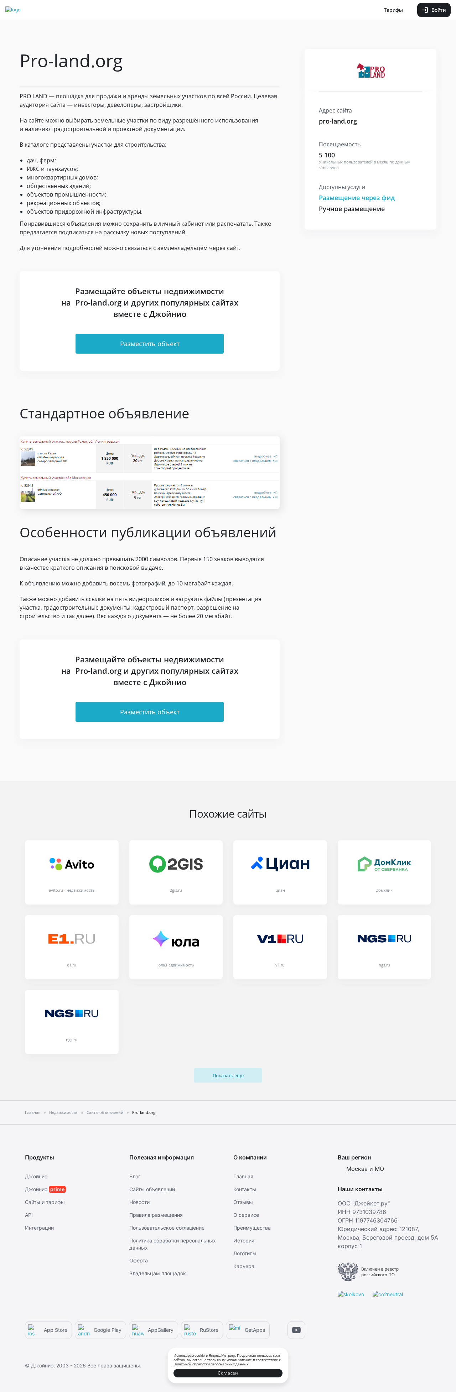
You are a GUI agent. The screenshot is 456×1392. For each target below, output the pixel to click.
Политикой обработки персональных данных (210, 1363)
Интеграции (39, 1228)
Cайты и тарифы (45, 1202)
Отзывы (243, 1202)
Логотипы (244, 1253)
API (29, 1215)
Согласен (228, 1373)
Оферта (138, 1260)
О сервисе (246, 1215)
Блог (134, 1176)
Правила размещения (156, 1215)
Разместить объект (150, 343)
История (243, 1240)
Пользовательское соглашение (166, 1228)
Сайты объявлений (152, 1189)
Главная (243, 1176)
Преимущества (252, 1228)
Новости (139, 1202)
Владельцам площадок (157, 1273)
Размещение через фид (357, 197)
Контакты (244, 1189)
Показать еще (228, 1075)
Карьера (243, 1266)
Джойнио (36, 1176)
